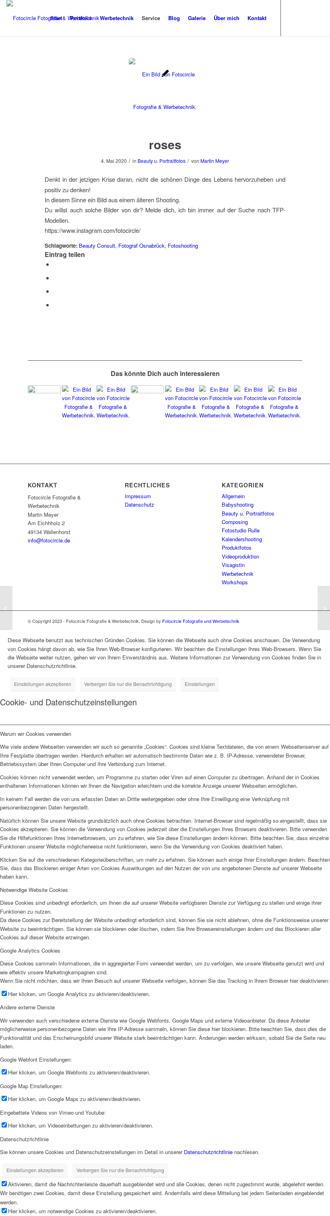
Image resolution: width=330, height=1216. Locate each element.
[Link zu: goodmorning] (284, 401)
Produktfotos (237, 547)
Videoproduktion (240, 556)
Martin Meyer (214, 160)
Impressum (138, 496)
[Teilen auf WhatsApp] (56, 277)
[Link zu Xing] (317, 18)
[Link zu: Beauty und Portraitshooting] (181, 401)
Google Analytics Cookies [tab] (30, 950)
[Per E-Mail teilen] (56, 304)
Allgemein (233, 496)
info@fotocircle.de (49, 540)
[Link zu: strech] (78, 401)
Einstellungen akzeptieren (42, 683)
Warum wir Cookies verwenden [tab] (35, 733)
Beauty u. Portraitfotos (162, 160)
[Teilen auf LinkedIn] (56, 291)
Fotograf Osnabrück (141, 245)
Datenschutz (139, 504)
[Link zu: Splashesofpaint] (250, 401)
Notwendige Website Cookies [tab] (34, 890)
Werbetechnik (238, 573)
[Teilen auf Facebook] (56, 264)
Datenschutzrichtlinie (208, 1152)
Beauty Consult (97, 245)
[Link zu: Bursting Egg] (44, 401)
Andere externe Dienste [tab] (27, 1007)
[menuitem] (56, 18)
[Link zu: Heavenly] (215, 401)
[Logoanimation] (6, 608)
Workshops (235, 582)
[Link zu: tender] (113, 401)
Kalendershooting (242, 539)
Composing (235, 522)
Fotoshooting (183, 245)
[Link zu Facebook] (305, 18)
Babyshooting (238, 504)
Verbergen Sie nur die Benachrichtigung (128, 683)
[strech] (324, 608)
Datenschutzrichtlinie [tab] (24, 1139)
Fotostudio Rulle (241, 530)
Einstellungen (200, 683)
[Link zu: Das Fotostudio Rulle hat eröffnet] (147, 401)
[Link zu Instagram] (293, 18)
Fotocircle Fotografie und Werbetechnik (200, 621)
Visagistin (233, 565)
